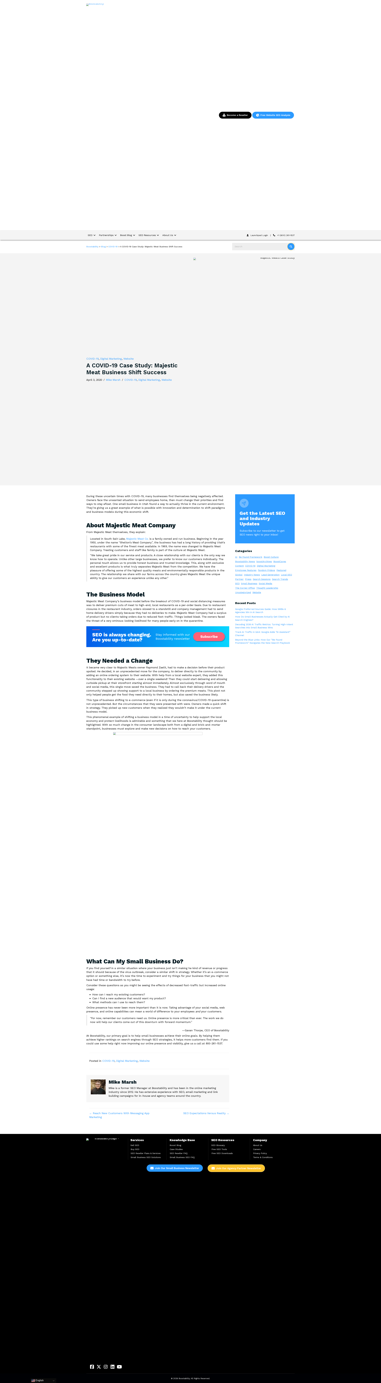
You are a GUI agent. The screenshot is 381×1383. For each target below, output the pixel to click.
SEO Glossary (218, 1145)
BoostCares (279, 561)
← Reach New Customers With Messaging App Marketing (119, 1115)
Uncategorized (243, 592)
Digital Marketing (111, 358)
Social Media (265, 583)
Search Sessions (262, 579)
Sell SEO (135, 1145)
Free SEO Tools (219, 1149)
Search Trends (280, 579)
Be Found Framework (250, 557)
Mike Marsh (113, 379)
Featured (281, 570)
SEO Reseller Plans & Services (146, 1153)
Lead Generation (270, 574)
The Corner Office (245, 588)
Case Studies (176, 1149)
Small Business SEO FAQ (182, 1157)
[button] (92, 1367)
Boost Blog (175, 1145)
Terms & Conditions (263, 1157)
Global (238, 574)
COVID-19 (92, 358)
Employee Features (245, 570)
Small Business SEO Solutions (146, 1157)
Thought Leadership (267, 588)
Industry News (252, 574)
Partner (239, 579)
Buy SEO (135, 1149)
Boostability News (245, 561)
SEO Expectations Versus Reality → (206, 1113)
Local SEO (286, 574)
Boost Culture (271, 557)
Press (248, 579)
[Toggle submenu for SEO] (94, 235)
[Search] (291, 246)
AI (236, 557)
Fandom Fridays (266, 570)
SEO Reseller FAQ (179, 1153)
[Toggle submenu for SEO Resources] (158, 235)
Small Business (249, 583)
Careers (257, 1149)
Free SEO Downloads (222, 1153)
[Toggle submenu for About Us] (175, 235)
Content (239, 566)
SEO (237, 583)
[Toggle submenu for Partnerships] (115, 235)
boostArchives (264, 561)
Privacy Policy (260, 1153)
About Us (257, 1145)
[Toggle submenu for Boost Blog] (134, 235)
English (39, 1380)
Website (128, 358)
